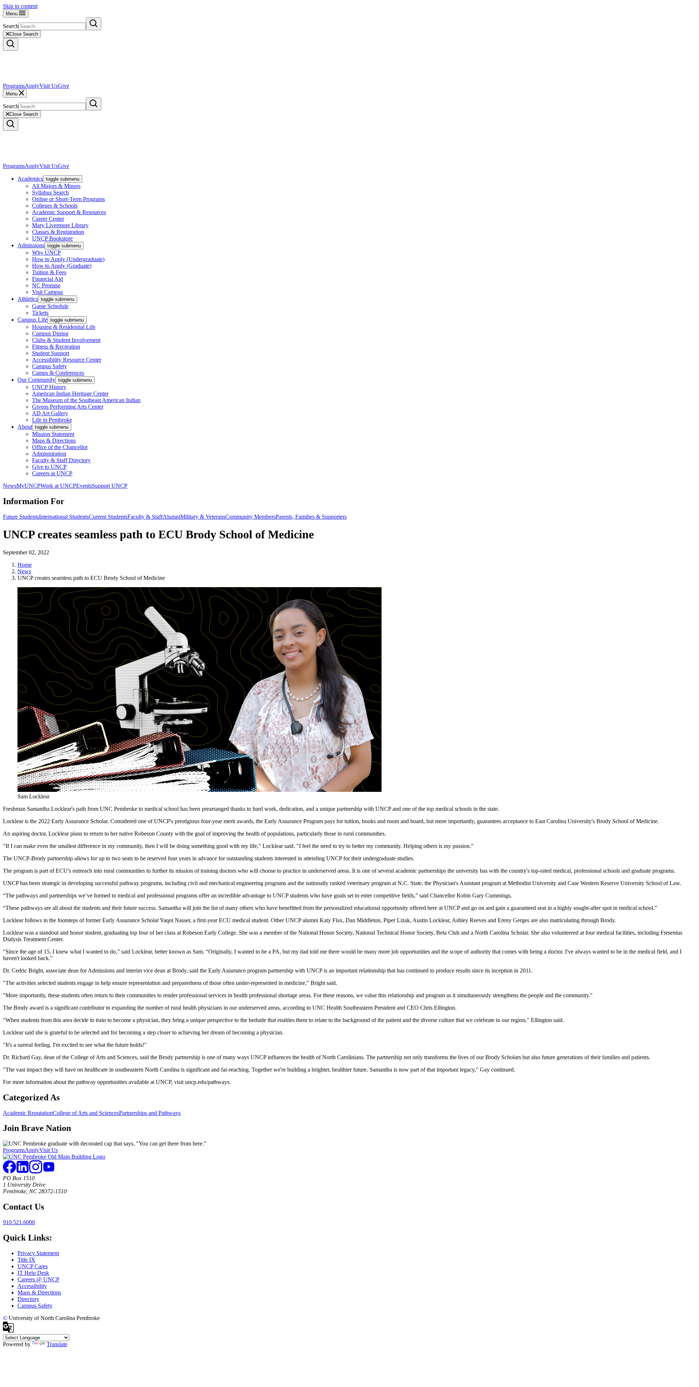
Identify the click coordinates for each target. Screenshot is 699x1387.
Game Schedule (50, 306)
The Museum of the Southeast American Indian (86, 400)
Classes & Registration (58, 232)
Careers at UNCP (52, 473)
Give (63, 86)
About (24, 427)
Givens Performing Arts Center (67, 407)
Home (24, 565)
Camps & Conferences (58, 373)
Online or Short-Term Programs (68, 199)
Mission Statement (53, 434)
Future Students (21, 517)
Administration (49, 454)
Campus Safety (49, 366)
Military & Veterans (202, 517)
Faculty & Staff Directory (61, 460)
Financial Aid (47, 279)
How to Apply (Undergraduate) (68, 259)
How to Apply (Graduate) (61, 266)
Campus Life (32, 320)
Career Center (48, 219)
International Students (64, 517)
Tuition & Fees (49, 272)
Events (84, 486)
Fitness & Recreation (56, 346)
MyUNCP (28, 486)
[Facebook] (9, 1171)
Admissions (30, 245)
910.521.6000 (19, 1222)
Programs (14, 86)
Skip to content (20, 6)
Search (11, 26)
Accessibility (32, 1286)
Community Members (250, 517)
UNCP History (49, 387)
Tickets (40, 313)
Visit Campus (47, 292)
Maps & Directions (54, 440)
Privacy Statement (38, 1253)
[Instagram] (35, 1171)
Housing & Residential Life (63, 327)
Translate (57, 1344)
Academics (30, 179)
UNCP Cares (32, 1266)
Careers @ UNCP (38, 1279)
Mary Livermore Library (60, 225)
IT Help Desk (33, 1273)
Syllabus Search (50, 192)
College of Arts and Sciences (86, 1113)
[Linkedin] (22, 1171)
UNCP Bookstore (52, 238)
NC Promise (46, 285)
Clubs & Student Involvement (66, 340)
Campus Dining (50, 333)
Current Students (108, 517)
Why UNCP (46, 252)
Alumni (171, 517)
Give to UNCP (49, 467)
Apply (32, 86)
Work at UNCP (58, 486)
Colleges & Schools (55, 206)
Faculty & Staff (145, 517)
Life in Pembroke (52, 420)
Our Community (36, 380)
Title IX (26, 1260)
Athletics (27, 299)
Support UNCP (109, 486)
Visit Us (48, 86)
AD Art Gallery (50, 413)
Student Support (50, 353)
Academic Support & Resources (69, 212)
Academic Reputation (28, 1113)
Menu (12, 13)
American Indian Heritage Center (70, 393)
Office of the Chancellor (60, 447)
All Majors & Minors (56, 186)
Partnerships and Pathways (150, 1113)
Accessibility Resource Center (66, 360)
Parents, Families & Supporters (311, 517)
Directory (28, 1299)
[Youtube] (48, 1171)
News (9, 486)
